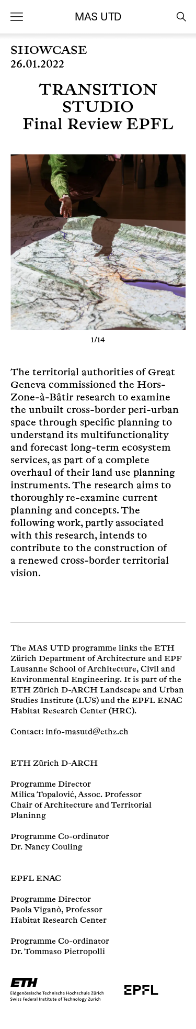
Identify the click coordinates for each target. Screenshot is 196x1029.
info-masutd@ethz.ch (87, 732)
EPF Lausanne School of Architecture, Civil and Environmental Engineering (96, 669)
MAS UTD (98, 16)
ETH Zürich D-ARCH (54, 763)
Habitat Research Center (59, 711)
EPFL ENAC (35, 878)
